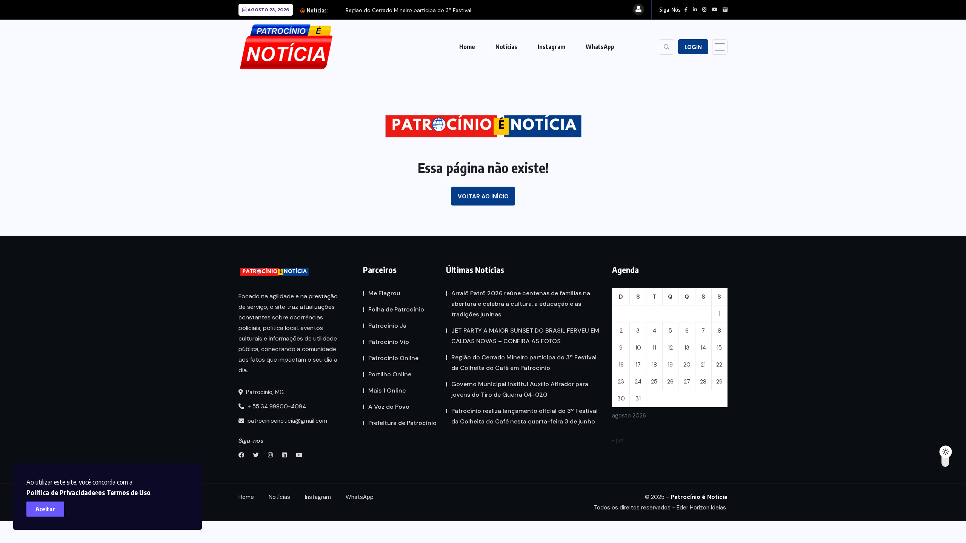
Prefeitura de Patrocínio (402, 423)
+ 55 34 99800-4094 (276, 406)
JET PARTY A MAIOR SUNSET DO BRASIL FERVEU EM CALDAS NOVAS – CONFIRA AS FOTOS (525, 336)
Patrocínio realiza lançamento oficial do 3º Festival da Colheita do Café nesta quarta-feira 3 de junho (524, 416)
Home (467, 47)
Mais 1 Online (387, 390)
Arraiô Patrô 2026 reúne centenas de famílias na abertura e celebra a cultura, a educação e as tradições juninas (520, 303)
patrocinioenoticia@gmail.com (287, 421)
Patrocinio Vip (388, 342)
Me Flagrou (384, 293)
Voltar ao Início (483, 196)
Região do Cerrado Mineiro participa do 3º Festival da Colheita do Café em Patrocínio (524, 362)
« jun (617, 440)
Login (693, 47)
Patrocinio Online (393, 358)
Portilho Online (389, 374)
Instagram (551, 47)
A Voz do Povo (388, 407)
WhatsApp (600, 47)
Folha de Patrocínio (396, 309)
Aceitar (45, 509)
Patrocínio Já (387, 326)
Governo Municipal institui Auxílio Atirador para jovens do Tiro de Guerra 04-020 (519, 389)
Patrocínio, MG (264, 392)
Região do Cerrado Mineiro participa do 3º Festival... (410, 10)
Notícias (506, 47)
